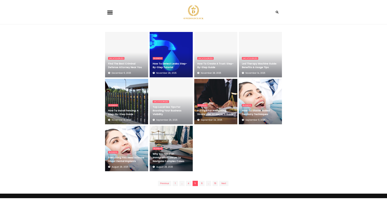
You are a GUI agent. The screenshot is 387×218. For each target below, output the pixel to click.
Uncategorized (116, 58)
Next (223, 183)
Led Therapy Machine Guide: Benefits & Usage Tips (259, 65)
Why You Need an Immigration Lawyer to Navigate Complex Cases (168, 157)
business (157, 58)
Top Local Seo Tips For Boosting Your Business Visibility (167, 110)
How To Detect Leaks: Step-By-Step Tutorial (170, 65)
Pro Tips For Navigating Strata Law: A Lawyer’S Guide (215, 112)
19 (215, 183)
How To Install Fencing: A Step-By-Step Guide (123, 112)
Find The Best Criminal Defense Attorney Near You (125, 65)
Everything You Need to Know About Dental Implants (126, 159)
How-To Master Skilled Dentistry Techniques (256, 112)
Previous (164, 183)
